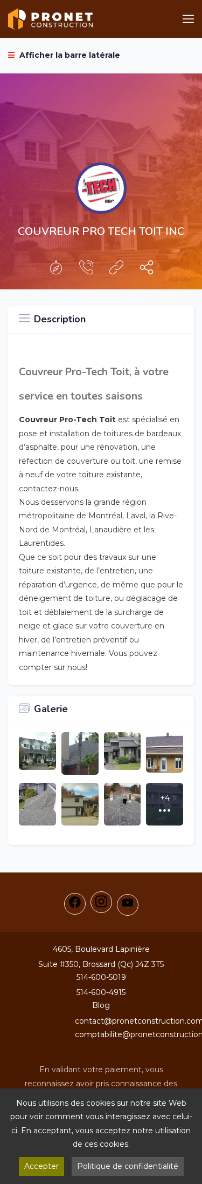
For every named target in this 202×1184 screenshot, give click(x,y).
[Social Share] (147, 270)
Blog (101, 1005)
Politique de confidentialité (127, 1166)
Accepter (41, 1166)
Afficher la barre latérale (68, 55)
